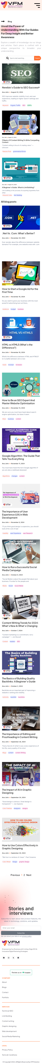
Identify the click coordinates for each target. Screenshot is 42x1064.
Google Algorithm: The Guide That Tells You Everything (21, 457)
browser (11, 365)
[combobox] (19, 58)
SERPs (29, 105)
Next (28, 874)
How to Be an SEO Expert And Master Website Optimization (18, 402)
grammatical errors (19, 151)
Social (11, 586)
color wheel (6, 862)
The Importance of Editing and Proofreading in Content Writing (19, 735)
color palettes (7, 808)
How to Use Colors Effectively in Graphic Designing (20, 847)
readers (12, 641)
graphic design (24, 862)
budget (13, 309)
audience (6, 309)
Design (15, 862)
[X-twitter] (13, 958)
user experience (15, 533)
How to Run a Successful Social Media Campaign (19, 569)
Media (5, 586)
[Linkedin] (18, 958)
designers (17, 808)
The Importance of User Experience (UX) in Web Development (15, 514)
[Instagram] (8, 958)
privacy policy (27, 936)
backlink (13, 697)
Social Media (19, 586)
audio (4, 365)
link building (18, 195)
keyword (5, 105)
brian (4, 419)
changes (14, 476)
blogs (4, 753)
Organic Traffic (15, 105)
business (21, 309)
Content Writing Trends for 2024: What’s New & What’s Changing (20, 624)
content (18, 419)
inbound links (7, 195)
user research (28, 533)
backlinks (21, 697)
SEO (23, 105)
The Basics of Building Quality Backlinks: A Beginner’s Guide (18, 680)
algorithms (6, 476)
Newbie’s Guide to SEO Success (20, 87)
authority (6, 697)
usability (5, 533)
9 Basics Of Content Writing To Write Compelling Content (20, 141)
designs (25, 808)
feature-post (7, 151)
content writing (20, 753)
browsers (19, 365)
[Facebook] (4, 958)
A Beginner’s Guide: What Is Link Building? (18, 187)
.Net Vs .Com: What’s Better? (18, 233)
